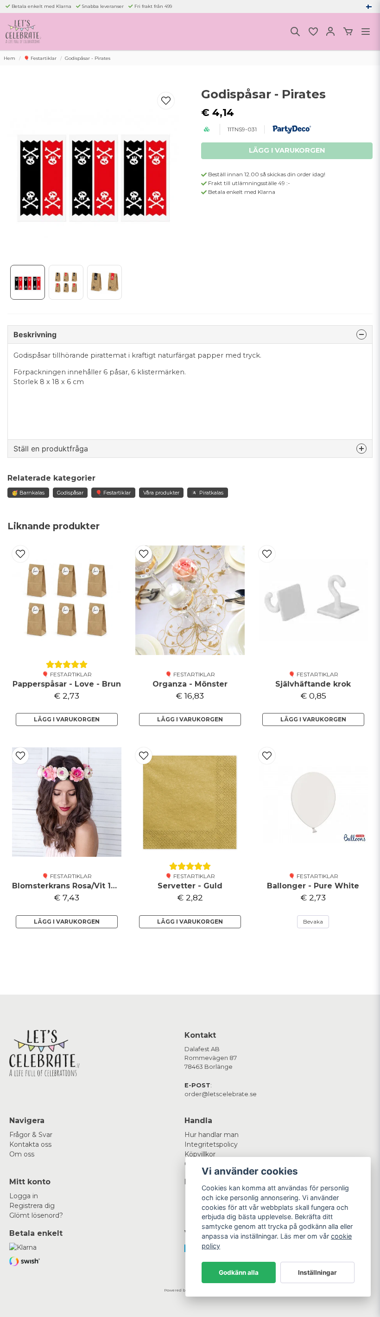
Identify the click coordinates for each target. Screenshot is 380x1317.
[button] (368, 6)
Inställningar (317, 1272)
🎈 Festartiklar (40, 58)
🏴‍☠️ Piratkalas (207, 492)
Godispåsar (70, 492)
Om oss (21, 1154)
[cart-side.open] (348, 31)
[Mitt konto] (330, 31)
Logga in (23, 1196)
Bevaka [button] (313, 921)
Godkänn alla (239, 1272)
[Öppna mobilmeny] (365, 31)
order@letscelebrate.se (220, 1094)
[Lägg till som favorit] (313, 31)
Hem (9, 58)
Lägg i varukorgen (67, 719)
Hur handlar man (211, 1135)
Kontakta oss (30, 1144)
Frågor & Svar (30, 1135)
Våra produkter (161, 492)
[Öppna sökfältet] (295, 31)
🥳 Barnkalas (28, 492)
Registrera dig (32, 1205)
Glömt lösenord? (36, 1215)
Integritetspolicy (211, 1144)
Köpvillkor (199, 1154)
